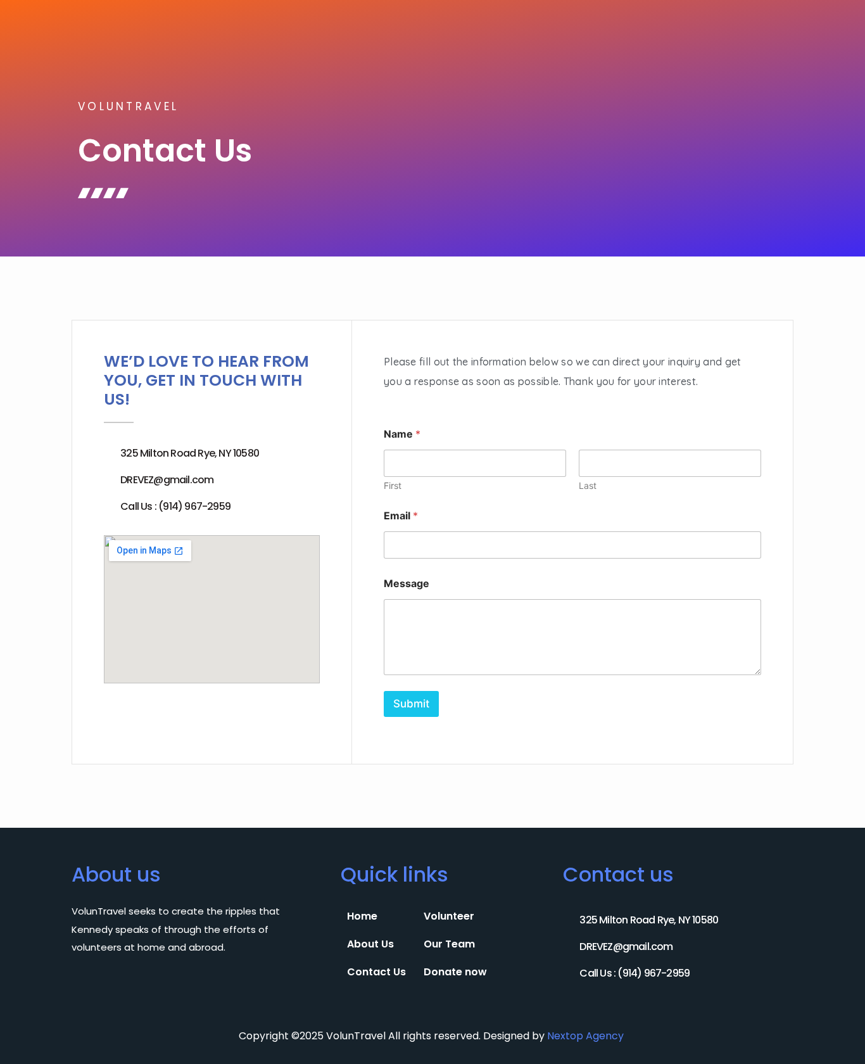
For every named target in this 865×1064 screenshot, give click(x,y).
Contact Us (376, 972)
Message (406, 584)
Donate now (455, 972)
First (392, 485)
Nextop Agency (586, 1036)
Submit (411, 703)
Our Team (449, 944)
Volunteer (449, 916)
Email (401, 516)
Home (362, 916)
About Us (370, 944)
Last (588, 485)
